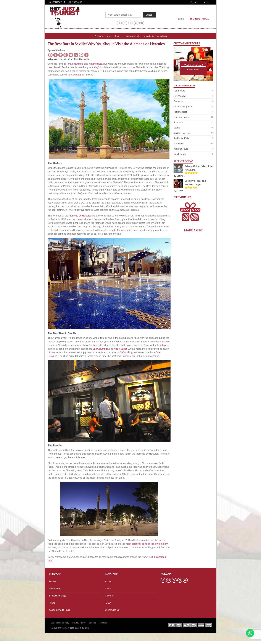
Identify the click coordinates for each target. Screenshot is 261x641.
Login (181, 18)
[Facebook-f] (119, 23)
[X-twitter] (130, 23)
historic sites (95, 63)
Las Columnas (100, 348)
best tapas (162, 345)
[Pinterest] (136, 23)
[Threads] (65, 55)
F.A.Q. (108, 602)
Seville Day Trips (182, 132)
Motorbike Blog (57, 595)
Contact (193, 2)
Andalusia (162, 36)
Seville (177, 127)
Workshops (180, 153)
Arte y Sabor (120, 348)
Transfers (178, 143)
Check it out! (193, 69)
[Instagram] (124, 23)
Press (108, 588)
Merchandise (180, 111)
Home (100, 36)
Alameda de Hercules (80, 215)
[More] (86, 55)
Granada (178, 101)
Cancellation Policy (60, 622)
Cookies (92, 622)
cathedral (78, 63)
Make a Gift (193, 230)
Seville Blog (55, 588)
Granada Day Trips (183, 106)
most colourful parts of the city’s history (147, 543)
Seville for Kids (181, 138)
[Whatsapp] (76, 55)
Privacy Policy (78, 622)
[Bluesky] (71, 55)
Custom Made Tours (59, 609)
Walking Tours (181, 148)
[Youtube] (141, 23)
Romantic (179, 122)
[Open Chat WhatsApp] (250, 633)
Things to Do (148, 36)
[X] (55, 55)
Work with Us (112, 609)
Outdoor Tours (181, 116)
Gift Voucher (180, 95)
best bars (78, 74)
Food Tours (179, 90)
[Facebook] (50, 55)
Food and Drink (132, 36)
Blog (116, 36)
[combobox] (123, 15)
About (206, 2)
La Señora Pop (124, 352)
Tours (108, 36)
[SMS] (81, 55)
